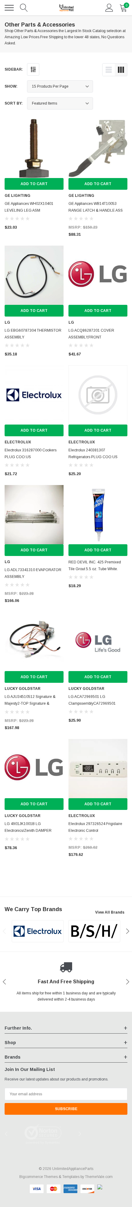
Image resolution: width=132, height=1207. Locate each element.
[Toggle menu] (9, 7)
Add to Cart (34, 184)
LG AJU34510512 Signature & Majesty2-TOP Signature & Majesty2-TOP (30, 703)
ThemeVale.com (99, 1177)
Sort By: (14, 103)
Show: (11, 86)
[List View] (109, 70)
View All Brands (109, 912)
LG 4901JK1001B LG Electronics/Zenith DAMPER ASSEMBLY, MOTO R (28, 831)
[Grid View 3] (121, 70)
